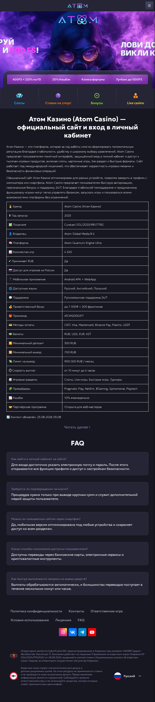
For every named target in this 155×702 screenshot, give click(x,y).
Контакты (76, 611)
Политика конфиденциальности (36, 611)
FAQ (81, 620)
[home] (77, 5)
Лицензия (63, 620)
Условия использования (29, 620)
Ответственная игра (107, 611)
